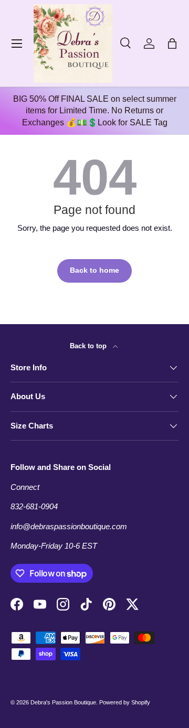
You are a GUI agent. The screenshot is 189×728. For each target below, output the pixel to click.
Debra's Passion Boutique (63, 702)
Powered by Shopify (124, 702)
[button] (172, 43)
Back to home (94, 270)
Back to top (89, 346)
